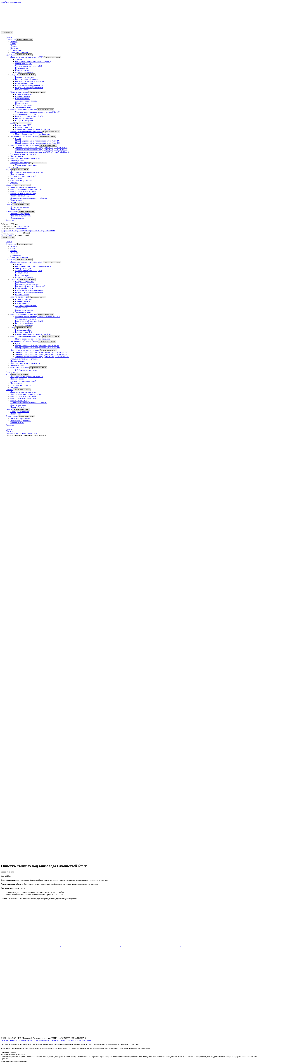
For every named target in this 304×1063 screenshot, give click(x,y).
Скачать (9, 204)
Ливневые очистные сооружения (23, 187)
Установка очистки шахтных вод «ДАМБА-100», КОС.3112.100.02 (42, 152)
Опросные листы (17, 218)
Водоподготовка (17, 160)
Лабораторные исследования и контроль (26, 172)
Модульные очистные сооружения (24, 154)
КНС (12, 123)
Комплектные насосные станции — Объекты (28, 198)
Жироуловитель (21, 103)
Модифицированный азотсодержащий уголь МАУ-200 (37, 143)
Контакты (10, 220)
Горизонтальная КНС (24, 127)
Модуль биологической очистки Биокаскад (32, 134)
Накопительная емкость (24, 94)
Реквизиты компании (19, 52)
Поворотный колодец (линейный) (29, 85)
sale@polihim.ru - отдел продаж (13, 231)
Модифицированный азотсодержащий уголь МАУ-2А (37, 141)
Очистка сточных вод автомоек (23, 192)
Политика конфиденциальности (14, 1040)
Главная (9, 37)
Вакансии (14, 48)
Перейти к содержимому (11, 2)
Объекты (9, 185)
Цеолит (18, 139)
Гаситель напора (22, 90)
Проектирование (17, 174)
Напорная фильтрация (24, 120)
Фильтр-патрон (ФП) (23, 64)
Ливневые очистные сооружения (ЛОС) (26, 57)
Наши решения (12, 167)
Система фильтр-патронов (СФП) (28, 66)
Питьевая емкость (22, 99)
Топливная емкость (23, 107)
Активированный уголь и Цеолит (24, 136)
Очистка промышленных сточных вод (26, 189)
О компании (11, 39)
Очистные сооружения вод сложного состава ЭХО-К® (37, 112)
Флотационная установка (25, 114)
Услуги (8, 169)
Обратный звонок (8, 237)
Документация (12, 211)
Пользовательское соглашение (79, 1040)
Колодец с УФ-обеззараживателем (29, 88)
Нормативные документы (20, 216)
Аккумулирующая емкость (26, 101)
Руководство (15, 50)
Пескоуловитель (21, 68)
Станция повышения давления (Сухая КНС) (33, 129)
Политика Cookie (58, 1040)
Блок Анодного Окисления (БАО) (29, 116)
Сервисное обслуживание (20, 180)
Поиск (26, 233)
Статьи (13, 44)
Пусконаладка (16, 178)
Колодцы (14, 75)
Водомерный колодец (24, 83)
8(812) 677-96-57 (7, 235)
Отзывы (13, 46)
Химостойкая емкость (24, 105)
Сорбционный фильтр (24, 72)
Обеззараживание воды (19, 163)
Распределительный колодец (26, 79)
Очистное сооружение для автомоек (25, 158)
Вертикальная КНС (23, 125)
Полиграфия (15, 209)
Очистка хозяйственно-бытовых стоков (26, 132)
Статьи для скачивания (19, 207)
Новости (13, 42)
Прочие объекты (17, 202)
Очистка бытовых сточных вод (23, 194)
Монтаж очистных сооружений (23, 176)
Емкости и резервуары (19, 92)
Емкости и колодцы (18, 200)
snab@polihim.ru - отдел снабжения (40, 231)
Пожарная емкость (22, 97)
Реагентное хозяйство (24, 118)
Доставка (14, 183)
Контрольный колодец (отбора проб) (30, 81)
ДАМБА (18, 59)
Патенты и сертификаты (20, 214)
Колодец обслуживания (24, 77)
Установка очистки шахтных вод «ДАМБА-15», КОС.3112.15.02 (41, 148)
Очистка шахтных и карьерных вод (24, 145)
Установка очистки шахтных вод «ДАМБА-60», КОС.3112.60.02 (41, 150)
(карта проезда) (23, 226)
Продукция (10, 55)
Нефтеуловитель (21, 70)
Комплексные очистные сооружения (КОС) (33, 62)
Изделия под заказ (17, 156)
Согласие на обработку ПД (39, 1040)
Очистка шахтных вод (19, 196)
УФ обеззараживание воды (26, 165)
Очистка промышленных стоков (23, 110)
